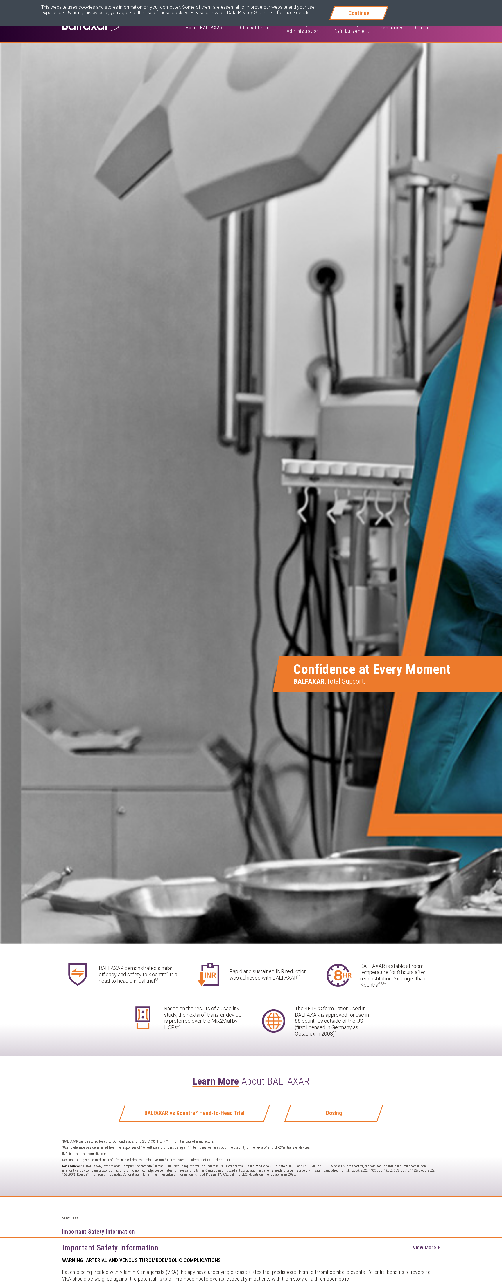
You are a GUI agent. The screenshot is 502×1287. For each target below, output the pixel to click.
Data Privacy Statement (251, 12)
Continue (358, 13)
